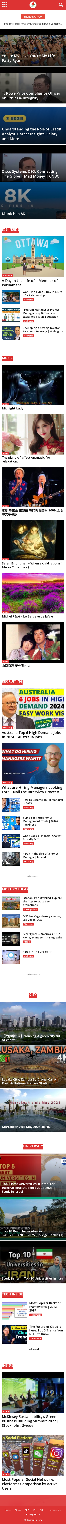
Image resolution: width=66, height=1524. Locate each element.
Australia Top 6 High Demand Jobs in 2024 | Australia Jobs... (31, 734)
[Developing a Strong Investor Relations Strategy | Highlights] (11, 333)
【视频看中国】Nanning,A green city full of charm (31, 1038)
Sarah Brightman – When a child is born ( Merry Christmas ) (32, 565)
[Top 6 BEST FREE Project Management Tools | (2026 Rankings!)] (11, 823)
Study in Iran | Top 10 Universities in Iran (32, 1278)
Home (8, 1509)
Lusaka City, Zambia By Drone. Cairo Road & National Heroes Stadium (29, 1081)
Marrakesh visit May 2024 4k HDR (27, 1127)
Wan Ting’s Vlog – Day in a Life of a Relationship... (42, 293)
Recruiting (7, 727)
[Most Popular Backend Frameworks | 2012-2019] (14, 1310)
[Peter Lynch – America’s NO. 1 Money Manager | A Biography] (11, 939)
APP (27, 1509)
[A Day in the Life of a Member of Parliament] (33, 256)
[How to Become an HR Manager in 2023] (11, 805)
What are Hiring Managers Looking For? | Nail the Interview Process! (32, 789)
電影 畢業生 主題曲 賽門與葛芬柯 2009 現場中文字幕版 (32, 512)
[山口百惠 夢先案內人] (33, 642)
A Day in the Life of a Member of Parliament (30, 283)
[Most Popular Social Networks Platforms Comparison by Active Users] (33, 1455)
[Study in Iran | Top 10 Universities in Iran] (33, 1262)
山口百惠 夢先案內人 (16, 665)
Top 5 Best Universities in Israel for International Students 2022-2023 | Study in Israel (28, 1188)
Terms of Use (55, 1509)
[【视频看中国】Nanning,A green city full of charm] (33, 1023)
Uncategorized (30, 909)
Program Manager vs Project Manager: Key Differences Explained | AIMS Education (41, 313)
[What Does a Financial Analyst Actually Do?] (11, 841)
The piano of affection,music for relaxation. (26, 459)
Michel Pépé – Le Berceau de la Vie (27, 616)
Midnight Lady (12, 408)
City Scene (28, 924)
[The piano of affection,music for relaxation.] (33, 434)
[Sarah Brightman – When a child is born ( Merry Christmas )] (33, 540)
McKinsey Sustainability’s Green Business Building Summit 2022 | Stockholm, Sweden (30, 1421)
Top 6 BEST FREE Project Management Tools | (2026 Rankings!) (40, 821)
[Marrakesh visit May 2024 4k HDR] (33, 1110)
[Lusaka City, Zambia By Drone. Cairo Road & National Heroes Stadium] (33, 1066)
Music (5, 404)
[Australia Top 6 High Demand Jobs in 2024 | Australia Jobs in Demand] (33, 708)
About (18, 1509)
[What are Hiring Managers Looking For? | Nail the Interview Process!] (33, 763)
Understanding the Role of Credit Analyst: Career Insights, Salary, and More (32, 134)
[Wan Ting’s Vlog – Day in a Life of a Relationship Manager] (11, 297)
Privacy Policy (33, 1514)
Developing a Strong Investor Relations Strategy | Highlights (43, 329)
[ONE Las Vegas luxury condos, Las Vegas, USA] (11, 921)
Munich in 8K (13, 213)
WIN (42, 1509)
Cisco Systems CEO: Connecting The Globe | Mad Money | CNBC (30, 174)
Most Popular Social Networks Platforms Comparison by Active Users (30, 1484)
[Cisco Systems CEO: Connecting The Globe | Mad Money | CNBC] (33, 180)
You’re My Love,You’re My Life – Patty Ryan (30, 58)
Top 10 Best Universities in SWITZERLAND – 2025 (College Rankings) (32, 1233)
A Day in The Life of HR (37, 951)
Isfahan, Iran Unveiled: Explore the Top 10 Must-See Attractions (42, 901)
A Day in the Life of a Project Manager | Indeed (41, 855)
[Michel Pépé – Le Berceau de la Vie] (33, 593)
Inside (6, 1411)
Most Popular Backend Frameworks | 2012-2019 (45, 1306)
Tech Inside (35, 1315)
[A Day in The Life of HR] (11, 957)
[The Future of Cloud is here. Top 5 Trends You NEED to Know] (14, 1334)
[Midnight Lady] (33, 385)
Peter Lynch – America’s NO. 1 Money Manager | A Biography (42, 935)
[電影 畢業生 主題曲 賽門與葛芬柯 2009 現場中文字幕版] (33, 487)
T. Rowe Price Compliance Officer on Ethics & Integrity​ (31, 96)
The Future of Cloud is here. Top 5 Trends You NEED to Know (46, 1330)
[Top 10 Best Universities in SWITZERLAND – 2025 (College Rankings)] (33, 1218)
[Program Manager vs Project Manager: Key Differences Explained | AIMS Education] (11, 315)
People (27, 941)
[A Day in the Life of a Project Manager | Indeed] (11, 859)
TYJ (34, 1509)
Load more (32, 1349)
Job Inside (7, 275)
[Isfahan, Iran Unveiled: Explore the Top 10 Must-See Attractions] (11, 903)
